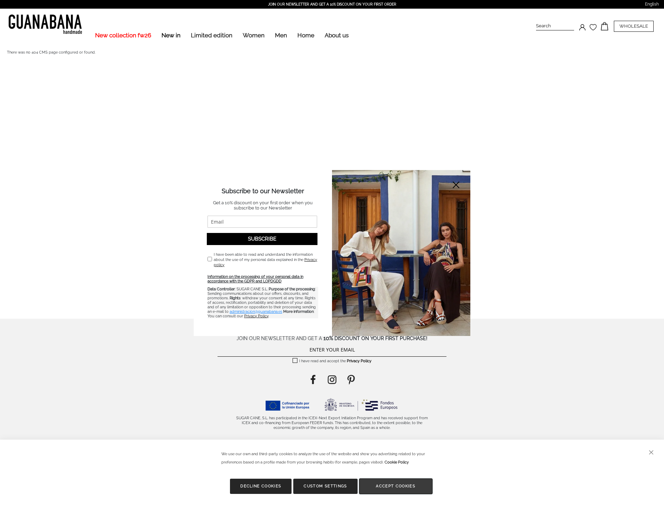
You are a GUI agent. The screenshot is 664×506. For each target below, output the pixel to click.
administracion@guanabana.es (256, 311)
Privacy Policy (256, 316)
